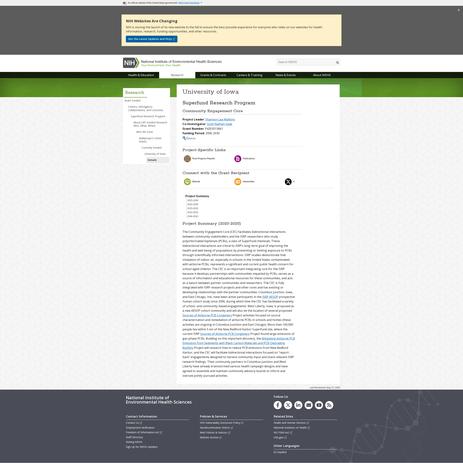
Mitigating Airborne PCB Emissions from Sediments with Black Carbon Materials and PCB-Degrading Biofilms (238, 343)
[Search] (337, 62)
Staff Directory (134, 437)
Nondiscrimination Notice (215, 427)
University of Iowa (154, 153)
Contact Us (132, 422)
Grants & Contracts (213, 75)
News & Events (286, 75)
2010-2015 (192, 212)
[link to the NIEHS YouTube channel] (319, 405)
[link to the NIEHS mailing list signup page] (309, 405)
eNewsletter (248, 181)
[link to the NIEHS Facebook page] (278, 405)
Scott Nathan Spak (219, 124)
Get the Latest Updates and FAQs (150, 39)
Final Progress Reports (203, 158)
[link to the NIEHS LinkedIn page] (298, 405)
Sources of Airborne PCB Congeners (207, 315)
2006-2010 (192, 216)
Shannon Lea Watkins (220, 119)
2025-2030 (192, 200)
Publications (249, 158)
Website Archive (209, 437)
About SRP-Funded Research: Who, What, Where (150, 124)
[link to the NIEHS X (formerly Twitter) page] (288, 405)
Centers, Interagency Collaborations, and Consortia (145, 108)
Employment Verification (140, 427)
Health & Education (141, 75)
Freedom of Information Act (142, 432)
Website (196, 181)
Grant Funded (132, 100)
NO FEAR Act (281, 432)
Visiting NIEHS (134, 442)
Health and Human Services (290, 422)
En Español (280, 452)
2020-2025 (192, 204)
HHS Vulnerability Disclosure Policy (220, 422)
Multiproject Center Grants (150, 139)
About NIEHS (322, 75)
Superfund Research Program (148, 116)
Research (177, 75)
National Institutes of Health (290, 427)
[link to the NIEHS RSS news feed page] (329, 405)
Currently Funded (152, 147)
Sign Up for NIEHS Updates (142, 447)
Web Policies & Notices (213, 432)
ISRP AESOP (270, 297)
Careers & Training (249, 75)
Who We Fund (144, 132)
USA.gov (278, 437)
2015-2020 (192, 208)
